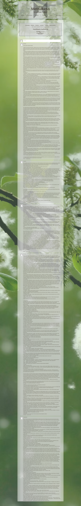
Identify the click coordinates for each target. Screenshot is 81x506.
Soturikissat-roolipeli (40, 12)
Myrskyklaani (27, 25)
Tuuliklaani (37, 25)
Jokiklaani (32, 25)
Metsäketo (40, 9)
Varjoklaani (42, 25)
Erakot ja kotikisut (52, 25)
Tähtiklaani (47, 25)
